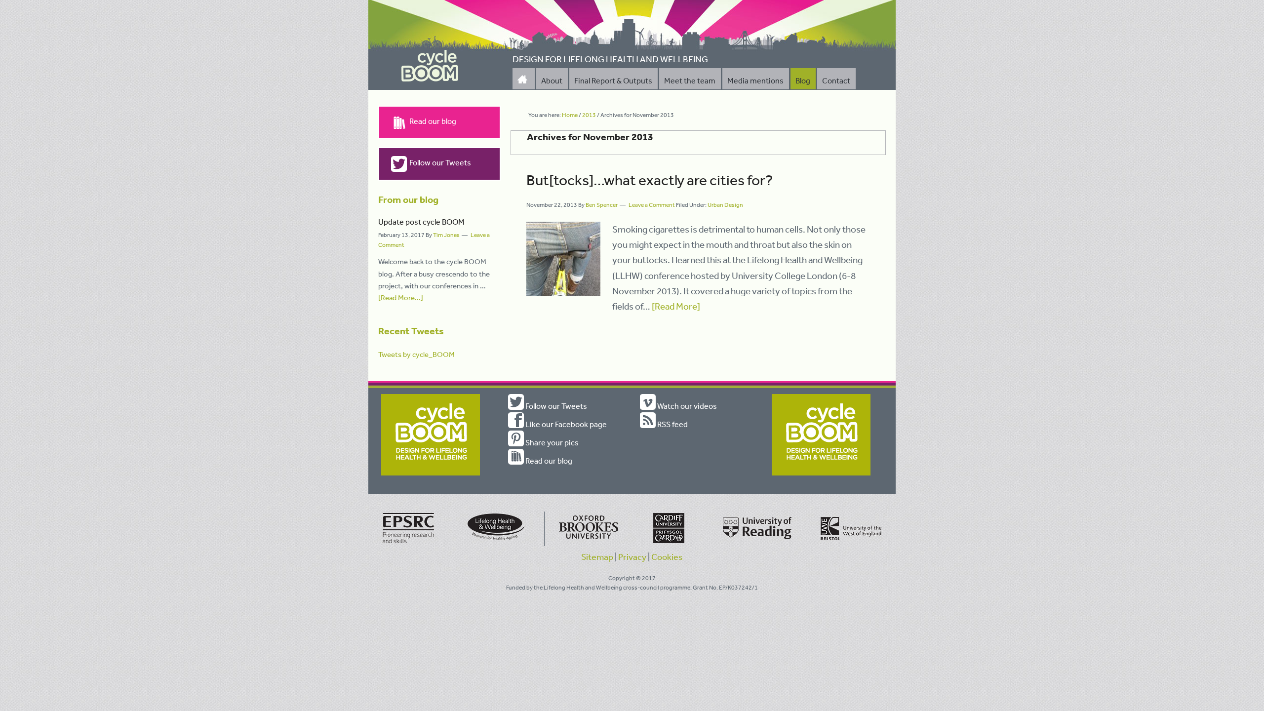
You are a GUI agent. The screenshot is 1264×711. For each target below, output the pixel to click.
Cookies (667, 556)
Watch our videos (686, 406)
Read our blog (432, 121)
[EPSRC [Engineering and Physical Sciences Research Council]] (409, 544)
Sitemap (597, 556)
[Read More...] (400, 297)
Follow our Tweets (440, 162)
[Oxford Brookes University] (587, 544)
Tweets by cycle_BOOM (416, 354)
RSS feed (672, 424)
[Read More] (676, 306)
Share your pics (551, 442)
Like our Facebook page (565, 424)
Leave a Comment (652, 205)
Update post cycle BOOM (421, 222)
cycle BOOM (430, 66)
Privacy (632, 556)
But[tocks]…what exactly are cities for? (649, 180)
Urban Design (725, 205)
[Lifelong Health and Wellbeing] (498, 544)
